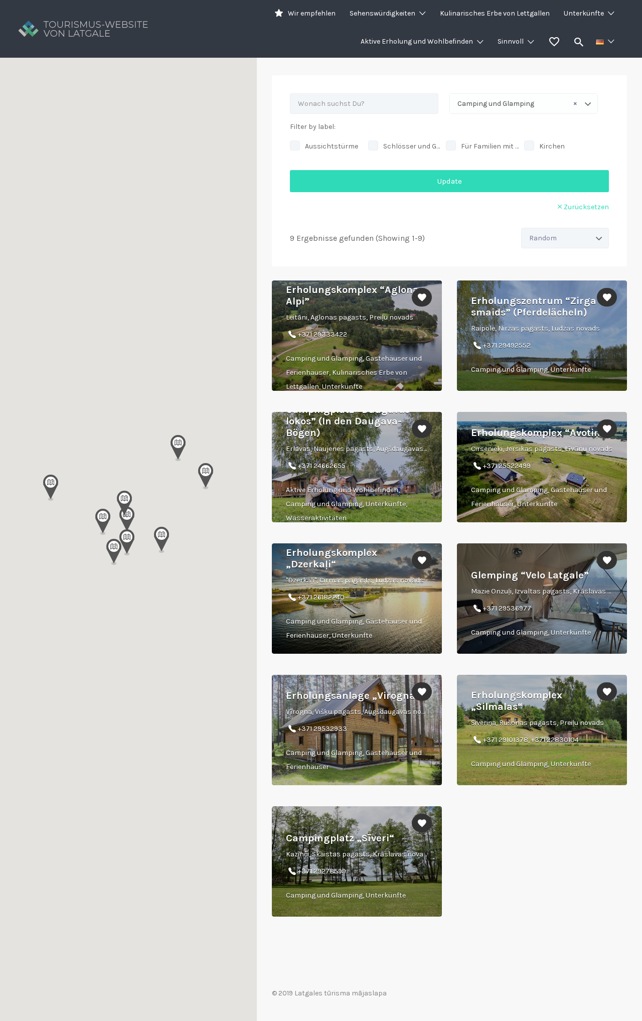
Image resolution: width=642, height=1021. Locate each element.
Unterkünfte (584, 13)
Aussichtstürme (331, 146)
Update (449, 181)
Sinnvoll (511, 41)
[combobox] (523, 103)
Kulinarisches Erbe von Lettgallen (495, 13)
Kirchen (552, 146)
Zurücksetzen (586, 207)
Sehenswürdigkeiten (382, 13)
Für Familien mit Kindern (490, 146)
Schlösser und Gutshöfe (412, 146)
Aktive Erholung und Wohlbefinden (417, 41)
